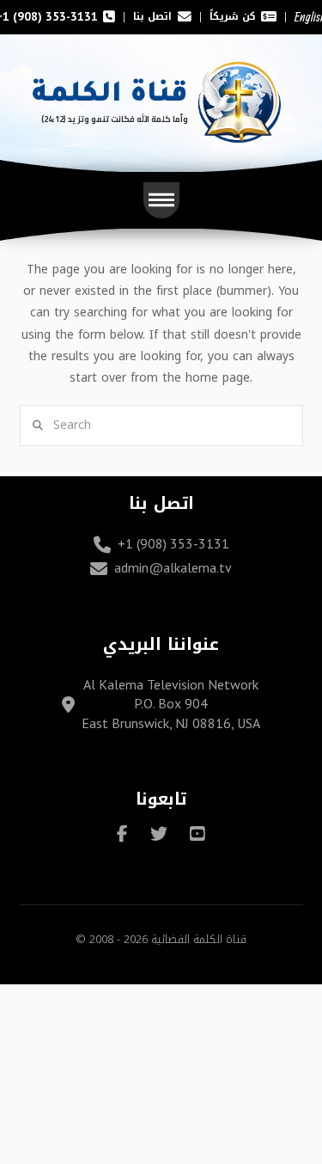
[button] (161, 200)
